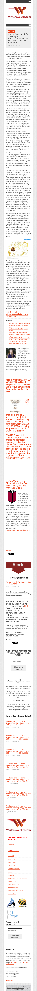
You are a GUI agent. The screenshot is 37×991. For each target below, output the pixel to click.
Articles (11, 31)
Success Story (12, 894)
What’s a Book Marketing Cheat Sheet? (18, 329)
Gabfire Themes (19, 989)
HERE (27, 606)
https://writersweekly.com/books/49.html (18, 530)
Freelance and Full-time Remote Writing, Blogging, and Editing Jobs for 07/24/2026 (18, 793)
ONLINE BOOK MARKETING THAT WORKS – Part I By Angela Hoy (19, 338)
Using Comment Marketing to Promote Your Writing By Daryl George (18, 343)
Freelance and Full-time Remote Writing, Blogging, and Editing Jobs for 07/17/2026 (18, 808)
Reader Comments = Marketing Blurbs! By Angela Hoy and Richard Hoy (19, 334)
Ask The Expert (12, 881)
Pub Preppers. (10, 964)
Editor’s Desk (11, 866)
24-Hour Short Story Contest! (16, 891)
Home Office (11, 875)
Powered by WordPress (18, 988)
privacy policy (9, 980)
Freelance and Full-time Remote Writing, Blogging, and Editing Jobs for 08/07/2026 (18, 765)
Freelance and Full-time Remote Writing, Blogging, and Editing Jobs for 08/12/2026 (18, 751)
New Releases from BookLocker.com (18, 878)
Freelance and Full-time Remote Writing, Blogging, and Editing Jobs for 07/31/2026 (18, 779)
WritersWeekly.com (20, 986)
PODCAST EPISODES (14, 869)
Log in (9, 988)
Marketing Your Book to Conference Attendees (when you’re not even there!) (19, 325)
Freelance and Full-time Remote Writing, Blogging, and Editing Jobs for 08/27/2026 (18, 723)
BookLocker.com (15, 962)
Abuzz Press (24, 962)
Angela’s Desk (12, 862)
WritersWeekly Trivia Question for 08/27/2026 (18, 583)
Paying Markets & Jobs (14, 884)
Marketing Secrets (13, 887)
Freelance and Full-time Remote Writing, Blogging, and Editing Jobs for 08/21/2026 (18, 737)
